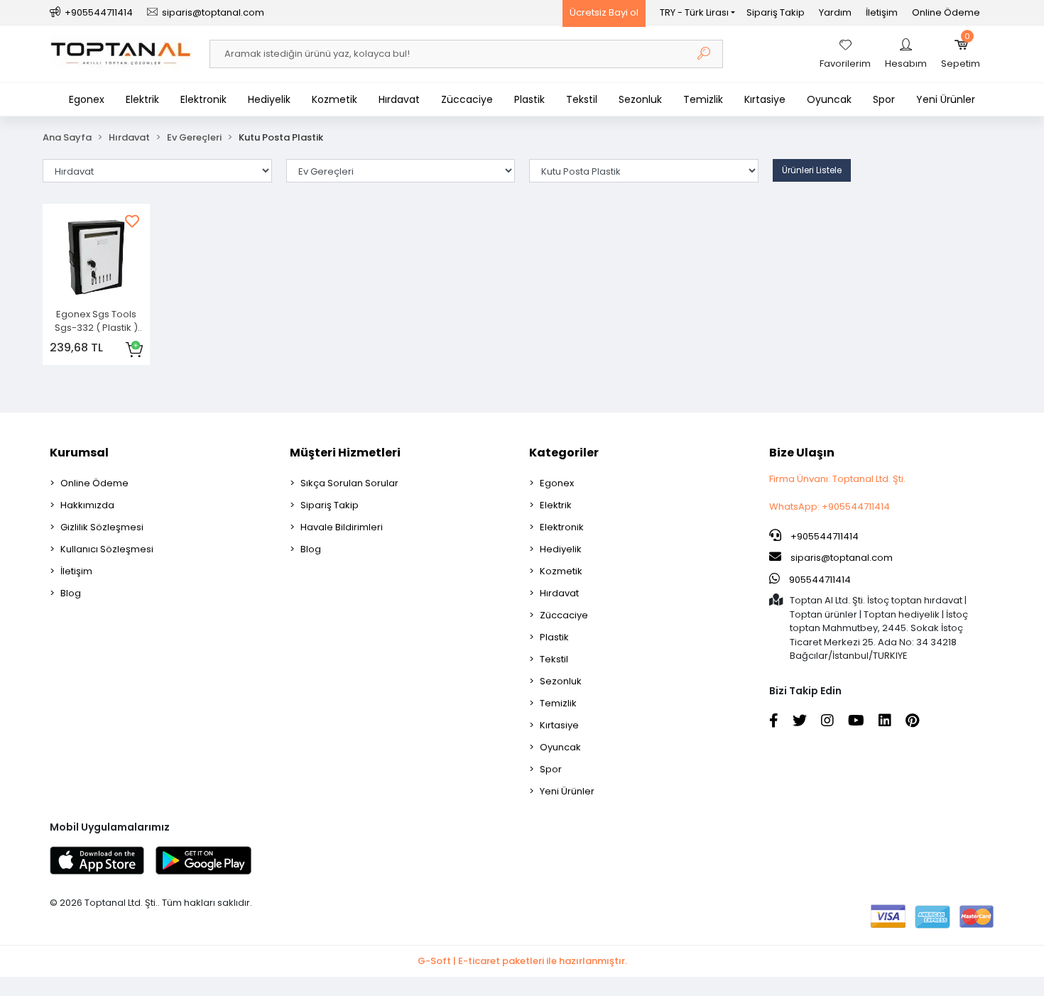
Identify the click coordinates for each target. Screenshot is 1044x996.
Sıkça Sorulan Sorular (349, 483)
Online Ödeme (946, 12)
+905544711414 (823, 536)
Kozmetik (334, 99)
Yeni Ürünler (945, 99)
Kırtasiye (764, 99)
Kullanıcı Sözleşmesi (106, 549)
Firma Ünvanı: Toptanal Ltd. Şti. (837, 479)
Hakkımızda (87, 505)
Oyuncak (829, 99)
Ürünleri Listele (812, 170)
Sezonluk (640, 99)
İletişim (882, 12)
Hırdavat (399, 99)
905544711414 (819, 579)
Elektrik (142, 99)
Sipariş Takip (775, 12)
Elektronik (203, 99)
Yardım (835, 12)
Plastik (529, 99)
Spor (884, 99)
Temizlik (703, 99)
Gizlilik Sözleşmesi (101, 527)
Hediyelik (269, 99)
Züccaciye (467, 99)
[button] (960, 54)
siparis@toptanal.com (841, 557)
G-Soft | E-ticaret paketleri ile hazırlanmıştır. (522, 961)
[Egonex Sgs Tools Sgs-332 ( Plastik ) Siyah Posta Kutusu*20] (96, 257)
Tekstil (581, 99)
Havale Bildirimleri (341, 527)
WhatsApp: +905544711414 (829, 506)
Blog (70, 593)
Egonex (86, 99)
